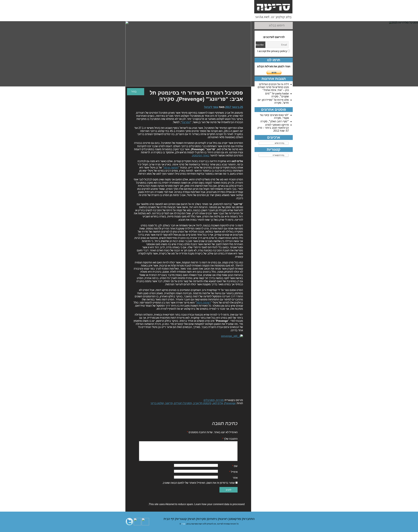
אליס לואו (218, 403)
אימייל (233, 472)
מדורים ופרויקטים (171, 17)
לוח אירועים (134, 17)
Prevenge (230, 403)
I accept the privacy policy (272, 51)
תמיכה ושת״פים (152, 17)
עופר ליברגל (211, 107)
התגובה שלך (230, 438)
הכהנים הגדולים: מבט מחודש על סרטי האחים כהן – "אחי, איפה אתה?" (273, 87)
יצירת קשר (208, 15)
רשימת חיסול (203, 302)
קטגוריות (182, 519)
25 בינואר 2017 (234, 107)
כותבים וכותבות (226, 17)
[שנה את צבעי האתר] (135, 91)
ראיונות (223, 519)
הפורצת (186, 122)
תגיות (192, 519)
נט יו (183, 524)
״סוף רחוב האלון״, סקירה (274, 121)
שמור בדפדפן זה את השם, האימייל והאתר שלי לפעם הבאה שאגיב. (198, 482)
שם (235, 466)
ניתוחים (213, 519)
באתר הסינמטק (200, 155)
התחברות (249, 519)
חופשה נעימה (171, 167)
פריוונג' (169, 403)
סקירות (220, 400)
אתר (235, 477)
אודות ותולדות (244, 17)
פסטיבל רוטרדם (183, 403)
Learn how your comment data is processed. (196, 504)
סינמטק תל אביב (202, 403)
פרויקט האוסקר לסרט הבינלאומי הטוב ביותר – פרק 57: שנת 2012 (273, 127)
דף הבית (169, 519)
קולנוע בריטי (157, 403)
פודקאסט (235, 519)
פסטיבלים (209, 400)
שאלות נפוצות (189, 17)
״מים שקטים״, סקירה (277, 95)
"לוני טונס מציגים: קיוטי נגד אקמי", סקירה (274, 116)
